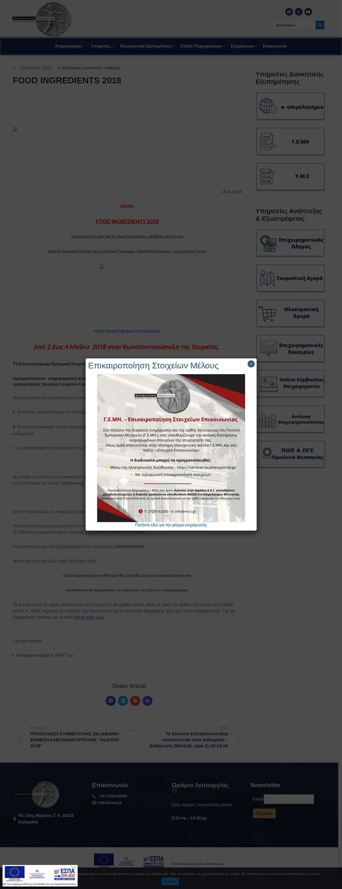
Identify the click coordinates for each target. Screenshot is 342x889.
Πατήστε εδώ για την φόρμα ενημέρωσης (171, 525)
